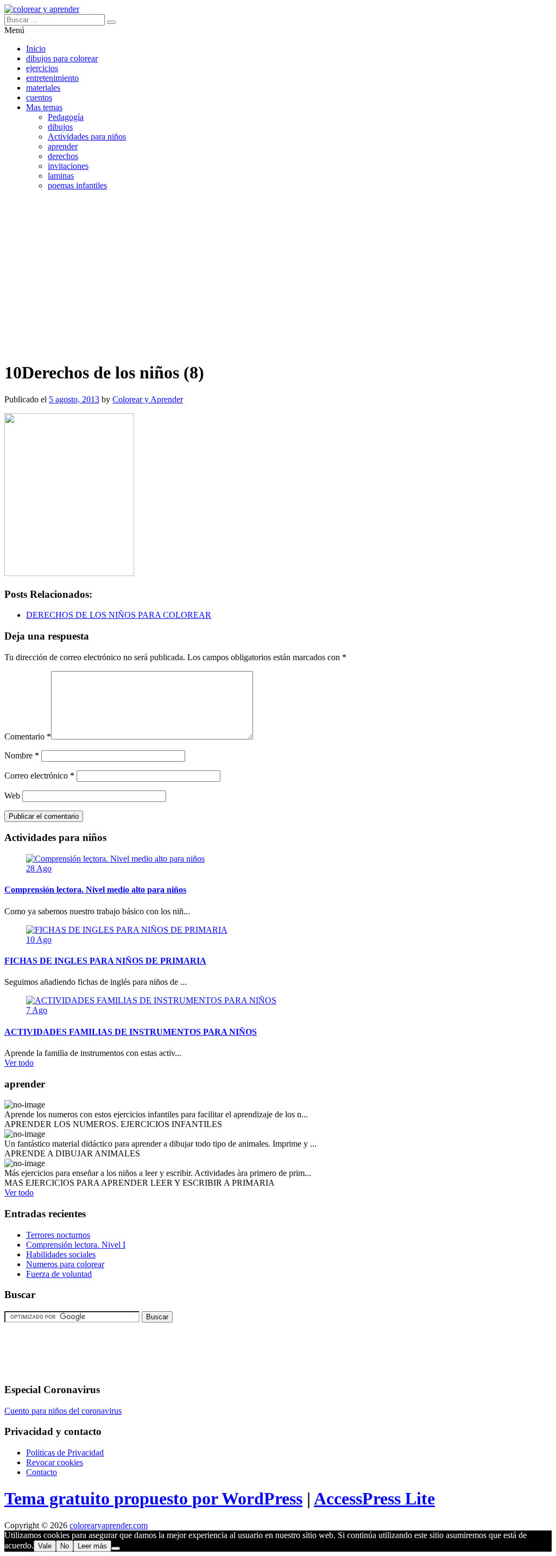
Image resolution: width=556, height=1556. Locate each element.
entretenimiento (52, 78)
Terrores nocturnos (58, 1234)
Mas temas (44, 107)
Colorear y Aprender (147, 399)
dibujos (60, 126)
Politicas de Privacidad (65, 1452)
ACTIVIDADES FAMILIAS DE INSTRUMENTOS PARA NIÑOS (130, 1031)
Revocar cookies (54, 1462)
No (64, 1546)
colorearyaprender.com (109, 1525)
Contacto (41, 1472)
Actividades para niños (87, 136)
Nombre (21, 755)
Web (12, 795)
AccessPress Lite (374, 1498)
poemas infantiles (77, 185)
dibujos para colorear (62, 58)
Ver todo (19, 1062)
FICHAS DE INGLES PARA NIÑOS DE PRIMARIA (105, 960)
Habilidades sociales (61, 1254)
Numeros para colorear (65, 1264)
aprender (63, 146)
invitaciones (68, 165)
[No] (115, 1548)
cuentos (39, 97)
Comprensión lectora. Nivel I (75, 1244)
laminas (61, 175)
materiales (43, 87)
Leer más (92, 1546)
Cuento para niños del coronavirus (63, 1410)
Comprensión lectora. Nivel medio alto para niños (95, 889)
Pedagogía (66, 117)
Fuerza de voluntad (59, 1274)
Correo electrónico (39, 775)
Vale (45, 1546)
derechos (63, 156)
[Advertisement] (278, 275)
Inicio (36, 48)
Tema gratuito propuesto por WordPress (153, 1498)
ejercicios (42, 68)
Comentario (27, 736)
